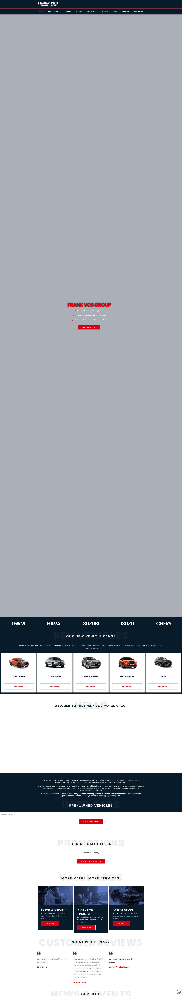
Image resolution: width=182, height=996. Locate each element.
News (115, 11)
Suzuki (91, 623)
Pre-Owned (67, 11)
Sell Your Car (92, 11)
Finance (105, 11)
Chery (163, 623)
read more (121, 924)
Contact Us (138, 11)
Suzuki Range (127, 676)
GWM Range (55, 676)
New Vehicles (53, 11)
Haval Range (91, 676)
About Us (125, 11)
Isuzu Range (19, 676)
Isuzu (127, 623)
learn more (86, 927)
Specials (79, 11)
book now (50, 924)
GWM (18, 623)
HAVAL (54, 623)
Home (41, 11)
